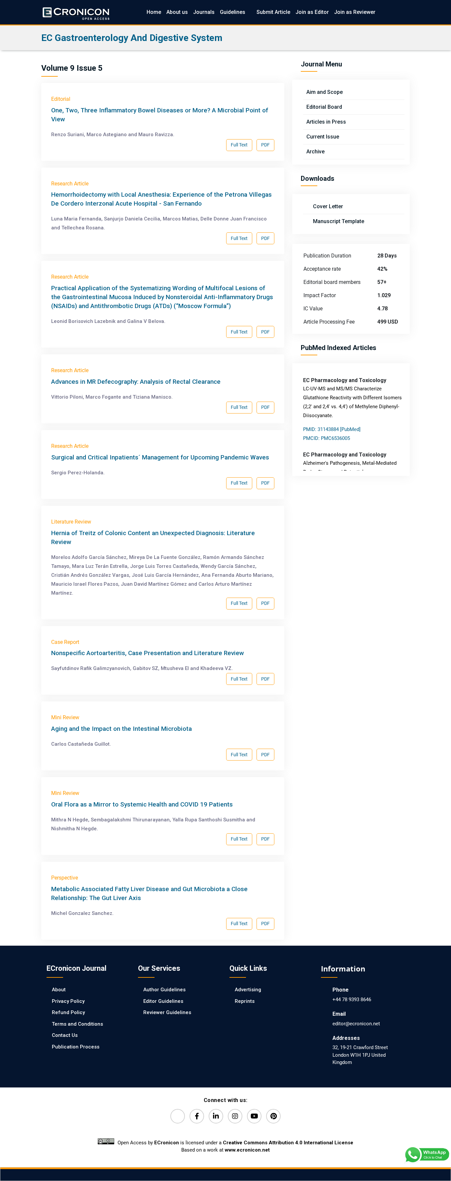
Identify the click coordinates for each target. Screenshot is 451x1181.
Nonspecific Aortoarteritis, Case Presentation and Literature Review (147, 653)
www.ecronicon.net (247, 1150)
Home (154, 12)
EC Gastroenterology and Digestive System (132, 37)
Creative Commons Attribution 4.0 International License (288, 1143)
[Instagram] (235, 1116)
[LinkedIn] (216, 1116)
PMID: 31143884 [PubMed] (332, 429)
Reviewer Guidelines (167, 1012)
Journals (204, 12)
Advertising (248, 990)
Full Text (239, 144)
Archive (315, 151)
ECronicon (166, 1143)
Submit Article (273, 12)
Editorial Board (324, 107)
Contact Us (65, 1035)
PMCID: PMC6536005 (326, 438)
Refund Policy (68, 1012)
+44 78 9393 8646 (351, 1000)
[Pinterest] (273, 1116)
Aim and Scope (324, 92)
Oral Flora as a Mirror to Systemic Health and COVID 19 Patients (142, 804)
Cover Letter (327, 206)
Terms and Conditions (77, 1024)
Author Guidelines (164, 990)
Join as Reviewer (354, 12)
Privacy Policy (68, 1001)
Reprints (245, 1001)
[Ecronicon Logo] (75, 12)
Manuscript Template (338, 221)
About (59, 990)
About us (177, 12)
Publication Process (75, 1047)
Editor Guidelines (163, 1001)
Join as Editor (312, 12)
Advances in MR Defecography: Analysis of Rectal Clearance (136, 381)
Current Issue (322, 137)
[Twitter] (177, 1116)
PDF (265, 144)
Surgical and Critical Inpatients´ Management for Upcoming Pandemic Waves (160, 457)
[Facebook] (197, 1116)
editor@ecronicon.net (356, 1024)
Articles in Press (326, 122)
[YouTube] (254, 1116)
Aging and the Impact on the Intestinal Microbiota (121, 728)
